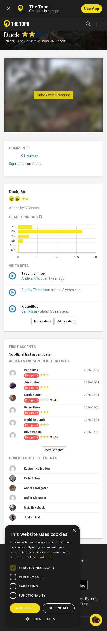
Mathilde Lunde (34, 420)
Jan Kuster (31, 382)
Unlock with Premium (53, 95)
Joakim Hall (32, 517)
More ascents (54, 450)
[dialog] (42, 575)
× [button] (74, 530)
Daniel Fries (32, 407)
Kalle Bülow (32, 478)
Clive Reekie (33, 432)
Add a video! (65, 321)
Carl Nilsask (30, 311)
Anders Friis (30, 278)
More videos (42, 321)
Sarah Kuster (33, 395)
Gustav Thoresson (35, 290)
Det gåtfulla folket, (36, 41)
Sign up (15, 164)
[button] (42, 618)
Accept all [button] (25, 608)
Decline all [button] (59, 608)
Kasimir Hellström (37, 468)
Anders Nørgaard (36, 488)
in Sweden (57, 41)
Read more (45, 557)
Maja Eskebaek (34, 507)
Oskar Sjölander (35, 498)
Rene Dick (31, 370)
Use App (91, 8)
